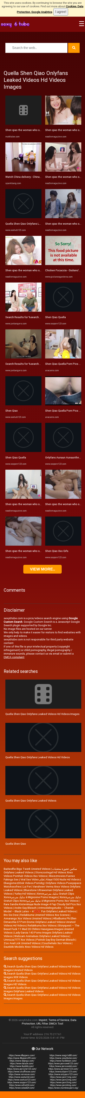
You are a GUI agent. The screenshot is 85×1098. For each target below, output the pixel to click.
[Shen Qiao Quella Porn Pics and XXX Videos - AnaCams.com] (63, 357)
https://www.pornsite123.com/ (22, 1069)
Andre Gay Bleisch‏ (25, 908)
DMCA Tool (56, 1023)
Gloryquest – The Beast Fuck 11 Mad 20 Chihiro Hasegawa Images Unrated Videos (41, 929)
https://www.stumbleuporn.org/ (63, 1088)
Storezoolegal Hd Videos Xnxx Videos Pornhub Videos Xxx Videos (38, 874)
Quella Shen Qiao (15, 843)
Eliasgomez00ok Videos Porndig (24, 883)
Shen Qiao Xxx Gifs (56, 551)
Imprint (43, 1020)
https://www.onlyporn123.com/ (63, 1074)
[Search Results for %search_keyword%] (23, 310)
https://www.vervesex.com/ (22, 1074)
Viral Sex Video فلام (32, 879)
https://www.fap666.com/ (22, 1066)
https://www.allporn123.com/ (63, 1071)
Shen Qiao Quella (15, 457)
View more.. (42, 569)
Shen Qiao (11, 410)
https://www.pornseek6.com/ (63, 1066)
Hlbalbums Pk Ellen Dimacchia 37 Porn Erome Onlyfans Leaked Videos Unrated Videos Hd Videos (40, 922)
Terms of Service (58, 1020)
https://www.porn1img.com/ (63, 1077)
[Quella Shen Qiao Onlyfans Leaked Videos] (23, 217)
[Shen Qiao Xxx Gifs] (63, 545)
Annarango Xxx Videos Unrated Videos (27, 918)
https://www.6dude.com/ (22, 1063)
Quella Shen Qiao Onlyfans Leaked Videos (30, 223)
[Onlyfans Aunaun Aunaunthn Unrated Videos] (63, 451)
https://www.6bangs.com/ (21, 1060)
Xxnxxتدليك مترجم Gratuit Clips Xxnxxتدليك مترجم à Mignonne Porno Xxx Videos (42, 899)
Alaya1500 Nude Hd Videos (63, 879)
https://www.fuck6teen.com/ (63, 1060)
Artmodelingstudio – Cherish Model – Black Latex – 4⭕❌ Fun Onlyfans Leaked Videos (40, 909)
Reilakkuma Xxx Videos (42, 925)
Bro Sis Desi (11, 915)
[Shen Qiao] (23, 404)
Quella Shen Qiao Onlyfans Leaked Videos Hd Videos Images (42, 714)
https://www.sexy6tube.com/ (63, 1058)
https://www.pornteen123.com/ (63, 1069)
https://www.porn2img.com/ (63, 1079)
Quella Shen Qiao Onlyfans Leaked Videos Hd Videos (37, 757)
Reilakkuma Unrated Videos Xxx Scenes (44, 915)
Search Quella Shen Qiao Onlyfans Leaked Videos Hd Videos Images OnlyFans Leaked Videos (42, 989)
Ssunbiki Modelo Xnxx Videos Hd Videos (28, 947)
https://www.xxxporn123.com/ (21, 1082)
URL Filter (42, 1023)
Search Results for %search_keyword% (29, 317)
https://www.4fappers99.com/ (22, 1058)
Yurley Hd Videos (24, 893)
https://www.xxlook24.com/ (22, 1088)
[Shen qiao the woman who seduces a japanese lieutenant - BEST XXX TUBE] (23, 124)
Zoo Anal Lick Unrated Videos (22, 943)
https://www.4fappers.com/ (22, 1055)
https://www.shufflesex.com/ (22, 1071)
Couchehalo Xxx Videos (56, 943)
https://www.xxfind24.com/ (22, 1085)
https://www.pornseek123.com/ (63, 1063)
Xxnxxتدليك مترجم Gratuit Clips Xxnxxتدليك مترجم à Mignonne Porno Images (39, 895)
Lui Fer (27, 886)
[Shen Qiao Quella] (23, 451)
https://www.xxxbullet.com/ (22, 1077)
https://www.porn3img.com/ (63, 1082)
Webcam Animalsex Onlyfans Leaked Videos (41, 936)
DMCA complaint (14, 657)
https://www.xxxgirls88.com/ (63, 1055)
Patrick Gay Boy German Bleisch (55, 939)
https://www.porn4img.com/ (63, 1085)
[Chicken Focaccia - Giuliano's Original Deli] (63, 264)
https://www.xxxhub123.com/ (22, 1079)
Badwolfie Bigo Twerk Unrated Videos (27, 869)
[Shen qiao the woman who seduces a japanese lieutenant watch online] (23, 264)
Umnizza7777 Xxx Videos (19, 939)
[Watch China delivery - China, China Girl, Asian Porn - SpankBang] (23, 170)
